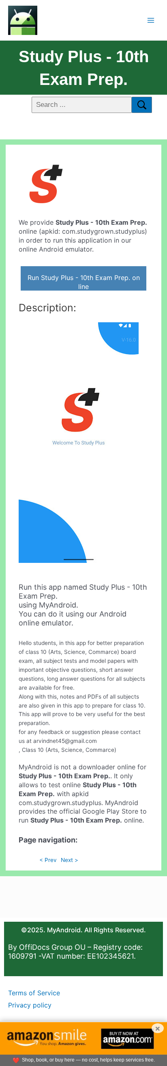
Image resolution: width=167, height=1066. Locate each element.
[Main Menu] (151, 20)
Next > (69, 860)
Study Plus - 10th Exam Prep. (84, 68)
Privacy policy (29, 1005)
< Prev (48, 860)
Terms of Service (34, 993)
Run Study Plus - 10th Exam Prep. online (84, 282)
